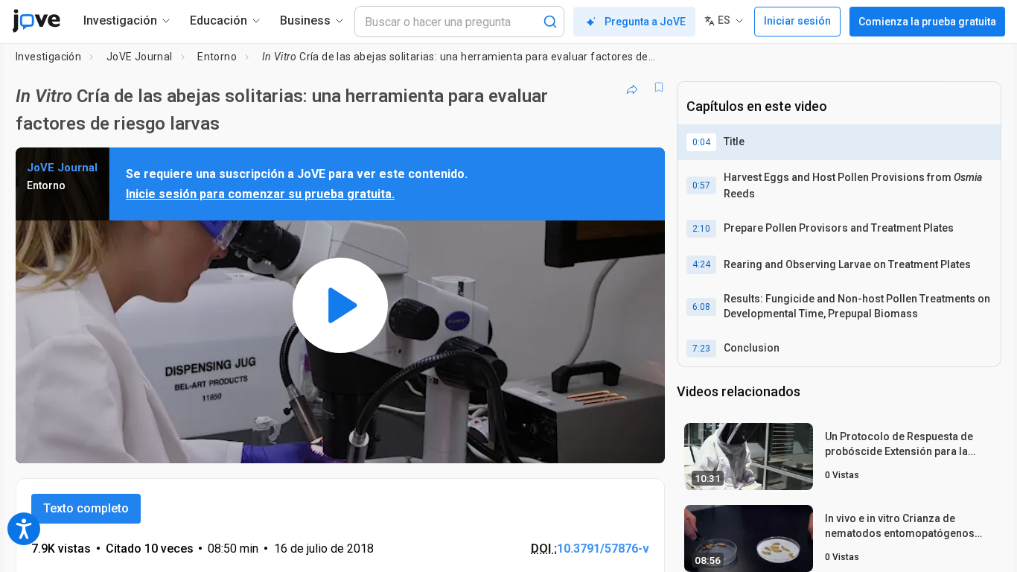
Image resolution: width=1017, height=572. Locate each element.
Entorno (217, 57)
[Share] (632, 87)
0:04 (701, 142)
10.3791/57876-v (603, 548)
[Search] (550, 21)
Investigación (48, 57)
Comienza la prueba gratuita (927, 22)
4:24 (701, 264)
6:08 (701, 307)
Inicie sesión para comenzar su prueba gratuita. (260, 194)
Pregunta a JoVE (645, 22)
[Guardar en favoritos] (659, 87)
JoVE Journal (139, 57)
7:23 (701, 348)
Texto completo (86, 508)
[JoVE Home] (36, 21)
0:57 (701, 185)
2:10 (701, 228)
